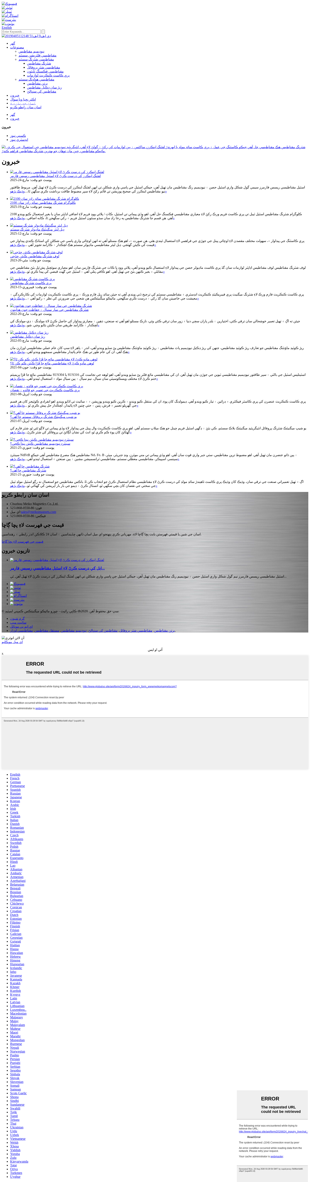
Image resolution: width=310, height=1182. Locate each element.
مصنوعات (17, 47)
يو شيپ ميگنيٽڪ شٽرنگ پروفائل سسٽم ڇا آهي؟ (43, 417)
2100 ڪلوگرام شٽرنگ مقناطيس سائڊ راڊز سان (43, 202)
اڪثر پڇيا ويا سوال (23, 99)
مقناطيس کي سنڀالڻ (41, 91)
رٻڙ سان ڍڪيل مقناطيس (44, 87)
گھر (12, 43)
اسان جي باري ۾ (23, 103)
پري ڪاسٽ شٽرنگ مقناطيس (30, 283)
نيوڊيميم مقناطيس (31, 51)
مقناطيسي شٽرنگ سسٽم (36, 59)
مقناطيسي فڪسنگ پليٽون (45, 71)
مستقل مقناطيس (47, 630)
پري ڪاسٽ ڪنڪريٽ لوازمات (48, 75)
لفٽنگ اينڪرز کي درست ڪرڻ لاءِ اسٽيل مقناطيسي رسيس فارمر (55, 176)
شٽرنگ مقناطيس (39, 63)
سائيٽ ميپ (18, 622)
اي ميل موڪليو (12, 642)
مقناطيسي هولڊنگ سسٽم (36, 79)
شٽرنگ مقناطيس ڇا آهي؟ (28, 470)
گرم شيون (17, 618)
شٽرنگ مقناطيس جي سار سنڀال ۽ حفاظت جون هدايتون (49, 310)
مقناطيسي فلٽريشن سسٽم (38, 55)
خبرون (14, 95)
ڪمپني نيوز (18, 135)
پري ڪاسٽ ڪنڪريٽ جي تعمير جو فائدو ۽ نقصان (45, 390)
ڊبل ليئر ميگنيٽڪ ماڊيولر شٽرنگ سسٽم (37, 229)
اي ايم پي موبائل (21, 626)
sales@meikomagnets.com (38, 512)
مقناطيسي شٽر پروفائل (43, 67)
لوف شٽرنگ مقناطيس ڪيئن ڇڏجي (34, 256)
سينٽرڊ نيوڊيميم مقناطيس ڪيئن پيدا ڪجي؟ (40, 443)
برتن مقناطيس (37, 83)
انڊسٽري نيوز (19, 139)
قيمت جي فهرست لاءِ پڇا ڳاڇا (22, 541)
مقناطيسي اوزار (21, 630)
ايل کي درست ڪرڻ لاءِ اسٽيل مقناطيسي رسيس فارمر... (57, 568)
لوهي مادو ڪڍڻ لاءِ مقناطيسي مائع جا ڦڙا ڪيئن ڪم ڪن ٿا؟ (52, 363)
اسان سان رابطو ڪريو (25, 107)
